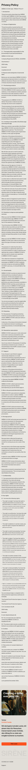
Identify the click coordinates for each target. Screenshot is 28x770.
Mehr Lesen (14, 743)
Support (4, 765)
